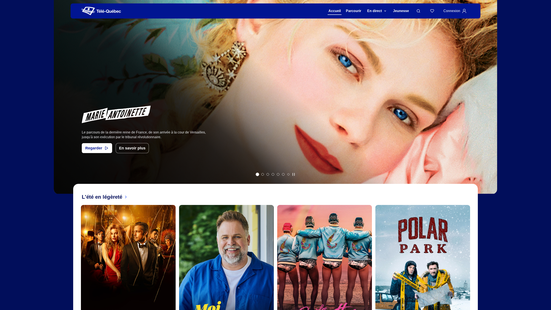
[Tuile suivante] (473, 283)
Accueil (334, 11)
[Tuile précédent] (77, 283)
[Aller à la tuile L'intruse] (278, 174)
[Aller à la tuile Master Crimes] (283, 174)
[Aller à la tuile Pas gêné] (262, 174)
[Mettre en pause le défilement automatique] (293, 174)
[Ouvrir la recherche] (418, 11)
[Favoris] (432, 11)
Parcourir (353, 11)
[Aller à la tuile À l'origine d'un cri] (273, 174)
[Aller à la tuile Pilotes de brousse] (267, 174)
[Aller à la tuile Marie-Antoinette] (257, 174)
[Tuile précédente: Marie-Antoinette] (60, 102)
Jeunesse (401, 11)
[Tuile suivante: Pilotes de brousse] (490, 102)
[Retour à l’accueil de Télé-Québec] (101, 11)
